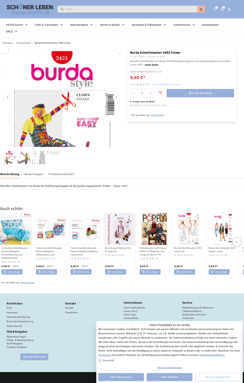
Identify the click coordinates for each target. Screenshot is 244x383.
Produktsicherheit (61, 174)
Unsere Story (130, 311)
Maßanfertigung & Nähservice (197, 307)
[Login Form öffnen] (229, 9)
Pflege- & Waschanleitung (20, 340)
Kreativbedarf (24, 42)
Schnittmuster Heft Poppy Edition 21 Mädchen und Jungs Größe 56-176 (153, 251)
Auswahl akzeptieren (217, 377)
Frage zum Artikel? (148, 103)
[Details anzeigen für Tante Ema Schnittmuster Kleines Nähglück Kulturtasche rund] (51, 229)
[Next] (236, 242)
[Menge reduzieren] (133, 93)
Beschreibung (9, 174)
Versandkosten (157, 115)
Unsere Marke (131, 318)
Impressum (104, 355)
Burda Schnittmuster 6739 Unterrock (188, 249)
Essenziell (108, 360)
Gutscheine (188, 318)
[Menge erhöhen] (150, 93)
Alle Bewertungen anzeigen (166, 84)
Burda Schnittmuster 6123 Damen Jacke (222, 249)
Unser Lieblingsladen (134, 307)
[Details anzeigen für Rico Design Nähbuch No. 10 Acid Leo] (120, 229)
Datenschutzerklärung (212, 355)
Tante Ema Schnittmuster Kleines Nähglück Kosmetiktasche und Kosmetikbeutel (14, 252)
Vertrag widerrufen (34, 356)
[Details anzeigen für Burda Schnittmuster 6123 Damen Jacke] (223, 229)
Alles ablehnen (169, 377)
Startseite (8, 42)
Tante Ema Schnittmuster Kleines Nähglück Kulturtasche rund (49, 251)
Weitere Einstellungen (169, 367)
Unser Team (130, 314)
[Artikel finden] (201, 9)
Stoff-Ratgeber (15, 343)
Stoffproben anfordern (194, 314)
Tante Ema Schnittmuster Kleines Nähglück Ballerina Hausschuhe (84, 251)
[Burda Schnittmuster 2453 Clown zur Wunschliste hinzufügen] (161, 92)
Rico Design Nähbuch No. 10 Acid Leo (118, 249)
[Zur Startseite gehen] (31, 9)
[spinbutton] (142, 93)
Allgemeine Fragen (16, 336)
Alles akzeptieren (121, 377)
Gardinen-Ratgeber (17, 347)
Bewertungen (34, 174)
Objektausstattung (192, 311)
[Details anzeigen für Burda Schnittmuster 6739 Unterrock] (189, 229)
